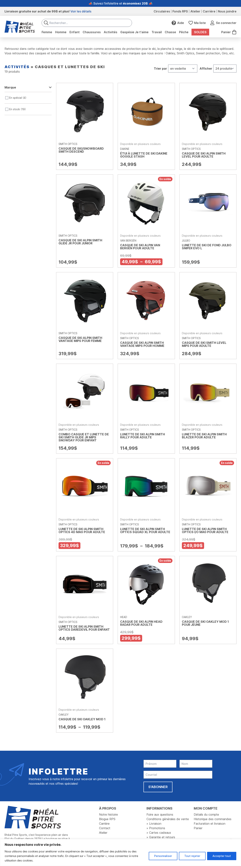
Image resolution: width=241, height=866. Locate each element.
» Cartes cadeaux (158, 832)
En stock (14, 109)
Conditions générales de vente (167, 819)
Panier (198, 828)
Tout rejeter (192, 856)
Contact (104, 828)
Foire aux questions (159, 814)
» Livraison (153, 823)
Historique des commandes (212, 819)
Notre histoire (108, 814)
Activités (17, 67)
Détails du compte (206, 814)
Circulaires (162, 11)
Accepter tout (222, 856)
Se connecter (226, 23)
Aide (180, 23)
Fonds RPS (180, 11)
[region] (120, 852)
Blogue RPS (107, 819)
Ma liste (200, 23)
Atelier (195, 11)
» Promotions (155, 828)
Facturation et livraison (209, 823)
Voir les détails (80, 11)
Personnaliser (163, 856)
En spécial (15, 97)
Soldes (200, 32)
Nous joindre (227, 11)
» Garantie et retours (160, 837)
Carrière (209, 11)
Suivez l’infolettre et (120, 3)
